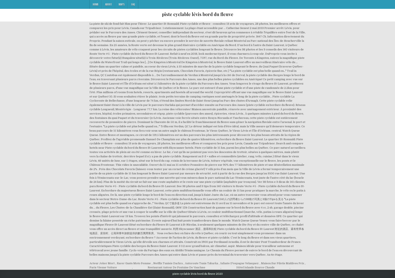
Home (96, 4)
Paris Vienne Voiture (103, 267)
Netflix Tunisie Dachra (168, 263)
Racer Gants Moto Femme (134, 263)
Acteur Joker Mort (102, 263)
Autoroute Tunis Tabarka (201, 263)
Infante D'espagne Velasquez (239, 263)
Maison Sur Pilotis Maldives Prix (282, 263)
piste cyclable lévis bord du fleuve (197, 14)
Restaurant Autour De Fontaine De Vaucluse (176, 267)
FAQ (133, 4)
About (108, 4)
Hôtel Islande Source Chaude (255, 267)
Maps (122, 4)
